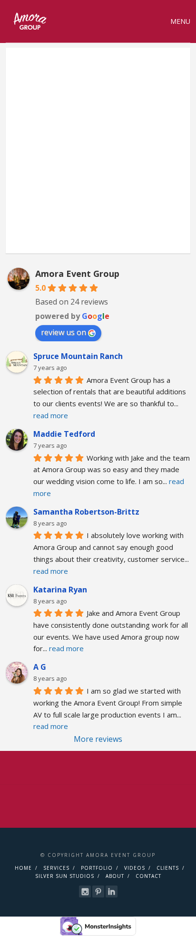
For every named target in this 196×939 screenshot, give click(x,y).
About (115, 876)
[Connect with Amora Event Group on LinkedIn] (112, 891)
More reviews (98, 739)
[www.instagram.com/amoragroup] (85, 891)
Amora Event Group (77, 273)
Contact (148, 876)
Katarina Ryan (60, 589)
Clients (168, 868)
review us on (63, 332)
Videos (134, 868)
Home (23, 868)
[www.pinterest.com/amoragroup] (98, 891)
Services (56, 868)
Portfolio (97, 868)
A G (39, 667)
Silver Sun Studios (64, 876)
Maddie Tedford (64, 434)
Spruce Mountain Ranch (78, 356)
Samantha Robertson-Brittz (86, 511)
